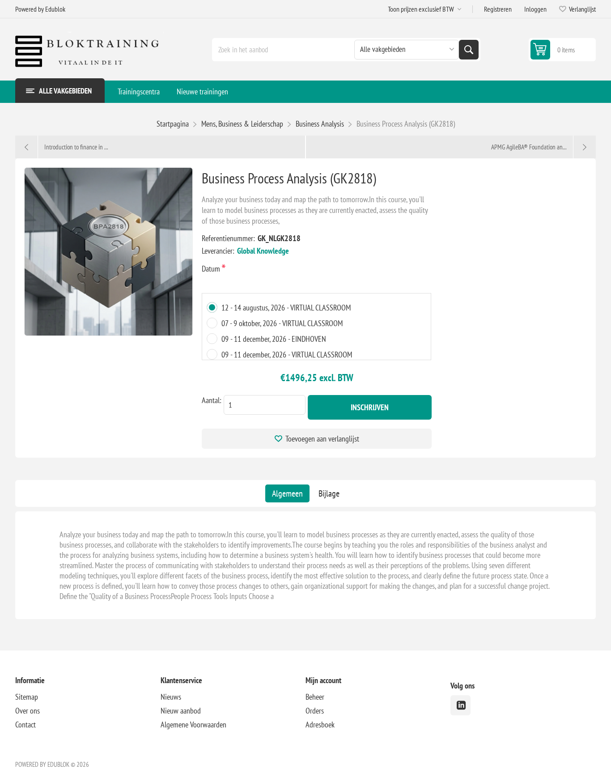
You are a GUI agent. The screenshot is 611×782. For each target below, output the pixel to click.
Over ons (27, 711)
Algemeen (287, 493)
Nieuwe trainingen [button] (202, 91)
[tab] (287, 493)
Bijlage (328, 493)
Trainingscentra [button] (139, 91)
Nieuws (171, 697)
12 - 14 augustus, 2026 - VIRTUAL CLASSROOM (286, 307)
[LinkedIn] (460, 705)
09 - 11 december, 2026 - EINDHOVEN (273, 339)
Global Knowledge (263, 251)
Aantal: (211, 400)
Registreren (498, 8)
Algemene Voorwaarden (193, 724)
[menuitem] (138, 92)
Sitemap (26, 697)
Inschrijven (370, 407)
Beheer (315, 697)
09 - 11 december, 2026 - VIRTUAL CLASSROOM (286, 354)
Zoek (469, 50)
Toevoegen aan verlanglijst (322, 439)
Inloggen (535, 8)
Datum (212, 269)
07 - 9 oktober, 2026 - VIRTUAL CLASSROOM (282, 323)
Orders (315, 711)
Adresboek (320, 724)
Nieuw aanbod (181, 711)
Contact (25, 724)
